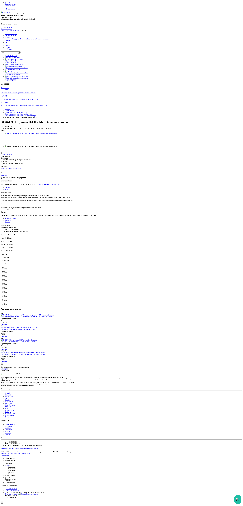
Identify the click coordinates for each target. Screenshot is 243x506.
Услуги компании (10, 6)
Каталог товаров (11, 34)
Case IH (7, 400)
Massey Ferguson (10, 405)
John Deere (8, 395)
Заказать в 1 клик (7, 181)
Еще (6, 42)
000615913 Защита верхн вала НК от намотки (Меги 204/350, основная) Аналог (26, 316)
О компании (9, 426)
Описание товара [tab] (10, 218)
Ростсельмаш (9, 401)
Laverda (7, 398)
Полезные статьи (10, 4)
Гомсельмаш (9, 403)
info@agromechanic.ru (12, 490)
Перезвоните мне (6, 29)
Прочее (7, 417)
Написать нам (10, 9)
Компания (8, 37)
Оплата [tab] (7, 189)
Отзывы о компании (42, 39)
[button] (18, 30)
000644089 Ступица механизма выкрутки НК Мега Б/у (18, 329)
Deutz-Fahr (8, 407)
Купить (4, 324)
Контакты (8, 40)
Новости (7, 2)
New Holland (9, 396)
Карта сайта (26, 453)
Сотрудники (16, 39)
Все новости (5, 88)
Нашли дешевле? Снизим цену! (11, 168)
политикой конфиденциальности (48, 184)
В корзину (4, 175)
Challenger (8, 412)
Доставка (8, 428)
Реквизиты (8, 39)
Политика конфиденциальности (11, 453)
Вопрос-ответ (31, 39)
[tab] (10, 220)
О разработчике (6, 455)
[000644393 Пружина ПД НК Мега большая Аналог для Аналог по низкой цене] (31, 133)
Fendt (6, 408)
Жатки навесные (10, 413)
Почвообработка (10, 415)
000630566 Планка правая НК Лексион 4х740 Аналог (18, 342)
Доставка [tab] (8, 187)
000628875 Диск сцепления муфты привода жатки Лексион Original (23, 354)
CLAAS (7, 393)
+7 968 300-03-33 (6, 27)
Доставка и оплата (11, 35)
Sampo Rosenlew (10, 410)
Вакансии (23, 39)
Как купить (8, 429)
